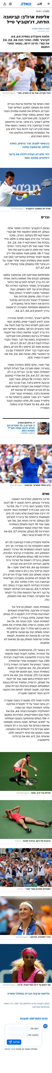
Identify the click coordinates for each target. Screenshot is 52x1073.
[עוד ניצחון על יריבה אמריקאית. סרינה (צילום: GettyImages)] (26, 966)
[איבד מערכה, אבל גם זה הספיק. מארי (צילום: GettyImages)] (26, 74)
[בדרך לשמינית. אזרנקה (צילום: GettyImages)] (26, 918)
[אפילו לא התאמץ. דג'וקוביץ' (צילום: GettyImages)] (26, 190)
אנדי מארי (18, 1004)
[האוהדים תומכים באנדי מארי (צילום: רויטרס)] (26, 870)
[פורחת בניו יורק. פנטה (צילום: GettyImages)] (26, 774)
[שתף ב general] (4, 3)
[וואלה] (26, 3)
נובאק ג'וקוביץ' (43, 1004)
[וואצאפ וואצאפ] (10, 3)
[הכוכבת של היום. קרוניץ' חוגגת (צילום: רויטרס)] (26, 822)
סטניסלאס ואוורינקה (40, 1007)
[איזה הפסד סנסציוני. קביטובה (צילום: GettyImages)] (26, 466)
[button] (39, 4)
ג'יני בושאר (8, 1004)
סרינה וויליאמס (29, 1004)
